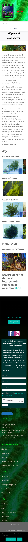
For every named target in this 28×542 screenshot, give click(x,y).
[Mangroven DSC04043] (14, 254)
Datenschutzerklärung (14, 317)
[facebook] (11, 333)
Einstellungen (11, 539)
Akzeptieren (14, 322)
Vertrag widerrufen (7, 413)
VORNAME (5, 376)
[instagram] (17, 333)
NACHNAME (5, 381)
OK (19, 539)
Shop (17, 288)
